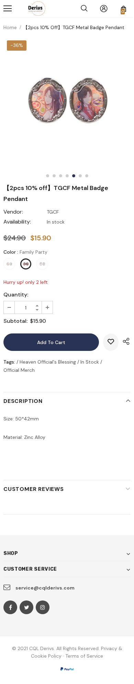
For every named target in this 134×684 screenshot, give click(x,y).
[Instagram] (42, 607)
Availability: (17, 221)
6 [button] (80, 175)
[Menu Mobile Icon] (7, 8)
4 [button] (67, 175)
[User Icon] (103, 8)
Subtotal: (15, 321)
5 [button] (73, 175)
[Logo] (35, 8)
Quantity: (15, 294)
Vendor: (13, 211)
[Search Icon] (84, 8)
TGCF (53, 212)
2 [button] (54, 175)
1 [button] (47, 175)
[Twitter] (26, 607)
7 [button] (86, 175)
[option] (67, 100)
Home (10, 27)
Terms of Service (84, 656)
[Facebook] (10, 607)
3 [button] (60, 175)
